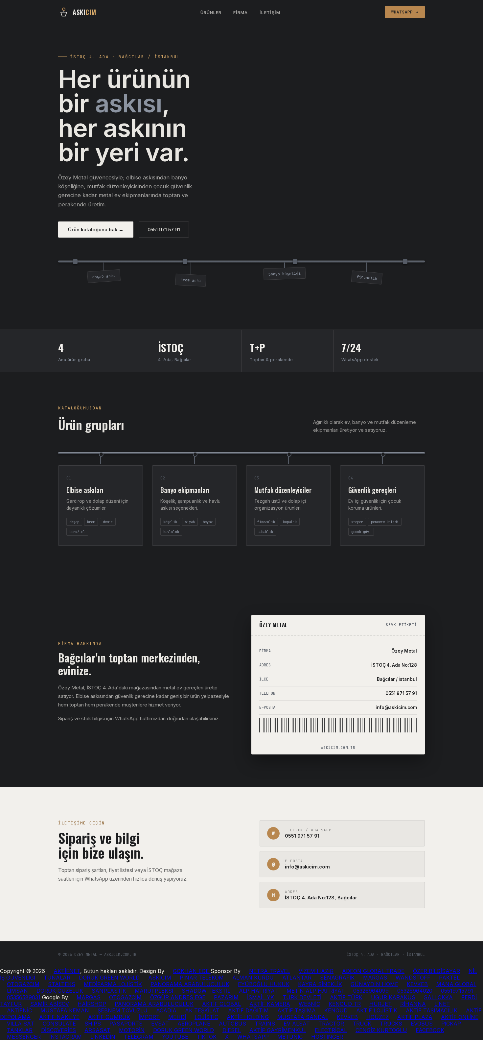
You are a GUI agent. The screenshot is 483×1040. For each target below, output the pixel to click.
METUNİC (290, 1036)
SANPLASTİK (109, 990)
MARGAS (375, 977)
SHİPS (92, 1023)
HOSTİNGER (327, 1036)
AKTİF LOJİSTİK (376, 1010)
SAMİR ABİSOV (49, 1004)
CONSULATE (59, 1023)
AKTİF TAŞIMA (296, 1010)
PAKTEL (449, 977)
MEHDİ (177, 1017)
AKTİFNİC (19, 1010)
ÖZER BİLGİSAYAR (436, 971)
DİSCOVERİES (58, 1030)
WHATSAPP (253, 1036)
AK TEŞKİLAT (202, 1010)
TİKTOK (207, 1036)
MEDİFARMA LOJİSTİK (113, 984)
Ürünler (210, 12)
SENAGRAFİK (337, 977)
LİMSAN (17, 990)
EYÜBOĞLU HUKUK (263, 984)
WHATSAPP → (405, 12)
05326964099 (371, 990)
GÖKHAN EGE (192, 971)
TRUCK (362, 1023)
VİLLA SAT (20, 1023)
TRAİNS (265, 1023)
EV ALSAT (297, 1023)
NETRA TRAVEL (269, 971)
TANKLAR (20, 1030)
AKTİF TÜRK (346, 997)
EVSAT (160, 1023)
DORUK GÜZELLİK (59, 990)
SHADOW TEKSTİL (206, 990)
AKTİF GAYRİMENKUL (277, 1030)
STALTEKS (61, 984)
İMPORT (149, 1017)
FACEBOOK (430, 1030)
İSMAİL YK (260, 997)
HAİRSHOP (92, 1004)
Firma (240, 12)
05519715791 (457, 990)
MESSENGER (24, 1036)
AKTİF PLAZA (414, 1017)
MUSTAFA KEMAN (64, 1010)
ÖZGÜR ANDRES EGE (177, 997)
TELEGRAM (138, 1036)
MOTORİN (132, 1030)
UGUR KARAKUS (393, 997)
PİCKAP (451, 1023)
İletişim (270, 12)
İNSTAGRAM (65, 1036)
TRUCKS (391, 1023)
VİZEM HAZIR (316, 971)
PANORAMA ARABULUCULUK (189, 984)
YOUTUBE (175, 1036)
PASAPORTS (126, 1023)
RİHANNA (413, 1004)
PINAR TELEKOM (202, 977)
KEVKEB (417, 984)
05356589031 (23, 997)
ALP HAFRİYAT (258, 990)
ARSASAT (97, 1030)
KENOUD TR (345, 1004)
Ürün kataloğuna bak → (96, 229)
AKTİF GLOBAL (221, 1004)
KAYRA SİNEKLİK (320, 984)
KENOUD (336, 1010)
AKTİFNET (67, 971)
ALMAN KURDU (253, 977)
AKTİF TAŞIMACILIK (431, 1010)
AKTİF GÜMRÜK (109, 1017)
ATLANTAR (296, 977)
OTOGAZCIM (23, 984)
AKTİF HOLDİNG (248, 1017)
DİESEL (231, 1030)
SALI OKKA (438, 997)
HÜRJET (380, 1004)
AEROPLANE (193, 1023)
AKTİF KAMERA (269, 1004)
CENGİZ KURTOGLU (381, 1030)
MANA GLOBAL (456, 984)
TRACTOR (331, 1023)
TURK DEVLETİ (302, 997)
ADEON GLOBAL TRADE (373, 971)
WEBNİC (309, 1004)
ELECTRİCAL (331, 1030)
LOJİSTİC (206, 1017)
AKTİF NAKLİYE (59, 1017)
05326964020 (414, 990)
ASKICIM (159, 977)
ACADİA (166, 1010)
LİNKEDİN (102, 1036)
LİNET (442, 1004)
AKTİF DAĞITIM (248, 1010)
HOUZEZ (377, 1017)
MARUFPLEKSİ (154, 990)
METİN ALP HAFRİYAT (316, 990)
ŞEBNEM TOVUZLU (123, 1010)
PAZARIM (226, 997)
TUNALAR (57, 977)
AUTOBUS (232, 1023)
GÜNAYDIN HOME (374, 984)
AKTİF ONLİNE (459, 1017)
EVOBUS (422, 1023)
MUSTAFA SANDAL (302, 1017)
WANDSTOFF (413, 977)
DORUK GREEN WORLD (109, 977)
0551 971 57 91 (164, 229)
